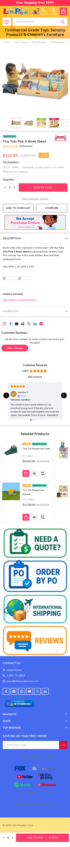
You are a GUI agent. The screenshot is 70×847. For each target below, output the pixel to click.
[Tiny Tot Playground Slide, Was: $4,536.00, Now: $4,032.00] (11, 450)
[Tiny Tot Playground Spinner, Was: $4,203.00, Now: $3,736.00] (11, 491)
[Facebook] (10, 323)
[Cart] (63, 11)
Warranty (11, 311)
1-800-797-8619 (16, 675)
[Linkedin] (35, 323)
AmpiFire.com (45, 804)
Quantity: (8, 179)
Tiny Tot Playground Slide (36, 448)
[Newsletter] (63, 745)
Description (12, 238)
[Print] (22, 323)
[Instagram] (21, 691)
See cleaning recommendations (20, 299)
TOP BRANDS (12, 728)
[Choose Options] (25, 473)
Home (6, 42)
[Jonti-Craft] (59, 138)
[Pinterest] (41, 323)
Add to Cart (43, 187)
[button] (35, 222)
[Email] (16, 323)
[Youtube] (29, 691)
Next (64, 122)
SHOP (7, 721)
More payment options (35, 199)
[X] (29, 323)
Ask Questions (11, 162)
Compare (51, 208)
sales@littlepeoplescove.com (23, 681)
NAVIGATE (9, 714)
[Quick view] (34, 473)
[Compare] (42, 473)
